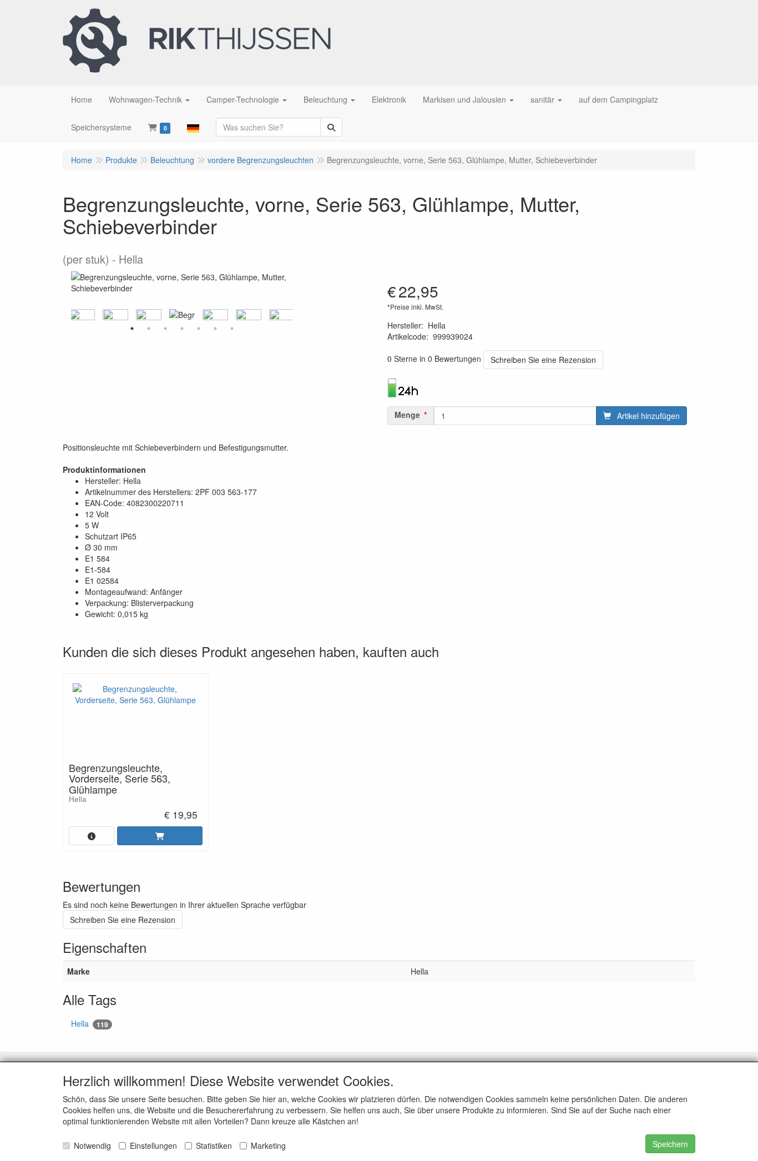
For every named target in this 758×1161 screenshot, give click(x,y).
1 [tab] (132, 328)
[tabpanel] (182, 314)
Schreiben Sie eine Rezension (543, 359)
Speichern (670, 1143)
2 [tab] (148, 328)
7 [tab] (231, 328)
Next (295, 314)
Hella (89, 1023)
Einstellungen (153, 1145)
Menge (407, 414)
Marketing (268, 1145)
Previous (68, 314)
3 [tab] (165, 328)
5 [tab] (198, 328)
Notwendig (92, 1145)
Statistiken (214, 1145)
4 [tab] (182, 328)
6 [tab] (215, 328)
